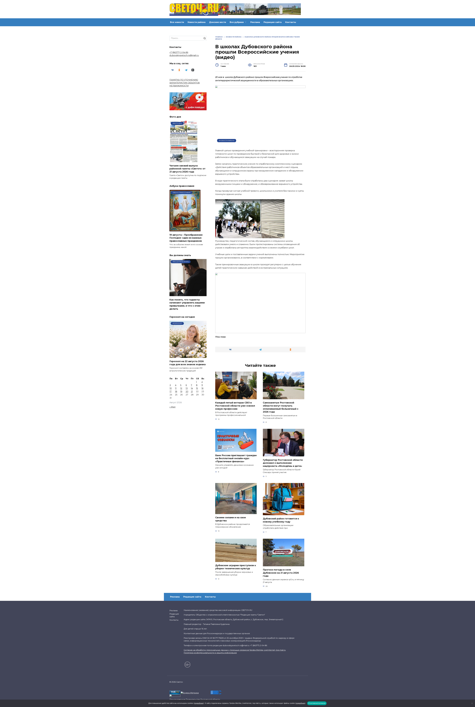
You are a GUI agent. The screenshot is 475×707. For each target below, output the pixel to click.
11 (176, 388)
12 (181, 388)
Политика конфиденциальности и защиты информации (210, 653)
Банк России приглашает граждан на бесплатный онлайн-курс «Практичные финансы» (236, 458)
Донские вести (217, 22)
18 (176, 391)
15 (197, 388)
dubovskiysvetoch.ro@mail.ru (184, 55)
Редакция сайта (273, 22)
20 (187, 391)
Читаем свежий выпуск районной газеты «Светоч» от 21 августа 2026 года (187, 168)
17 (171, 391)
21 (192, 391)
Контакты (290, 22)
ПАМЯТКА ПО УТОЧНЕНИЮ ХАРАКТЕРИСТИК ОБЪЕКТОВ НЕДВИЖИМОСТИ (184, 83)
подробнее (198, 703)
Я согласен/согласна (316, 703)
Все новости (177, 22)
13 (187, 388)
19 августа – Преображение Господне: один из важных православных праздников (186, 237)
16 (202, 388)
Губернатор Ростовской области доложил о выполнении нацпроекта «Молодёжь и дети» (283, 463)
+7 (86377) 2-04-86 (178, 52)
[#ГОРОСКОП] (188, 356)
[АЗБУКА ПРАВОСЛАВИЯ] (185, 230)
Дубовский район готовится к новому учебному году (281, 520)
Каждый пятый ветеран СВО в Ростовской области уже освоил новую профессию (235, 405)
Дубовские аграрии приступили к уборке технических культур (235, 567)
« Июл (172, 407)
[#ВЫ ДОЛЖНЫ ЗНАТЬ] (188, 294)
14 (192, 388)
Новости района (196, 22)
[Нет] (472, 703)
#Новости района (226, 140)
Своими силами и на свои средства (230, 519)
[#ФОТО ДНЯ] (184, 160)
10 (171, 388)
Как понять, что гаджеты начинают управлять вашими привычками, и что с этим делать (187, 304)
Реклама (255, 22)
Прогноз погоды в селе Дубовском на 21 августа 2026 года (281, 572)
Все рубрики (237, 22)
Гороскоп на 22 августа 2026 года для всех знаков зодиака (187, 363)
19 (181, 391)
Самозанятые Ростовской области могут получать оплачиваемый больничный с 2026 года (280, 407)
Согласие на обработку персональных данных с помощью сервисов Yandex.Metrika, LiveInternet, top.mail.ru (235, 650)
